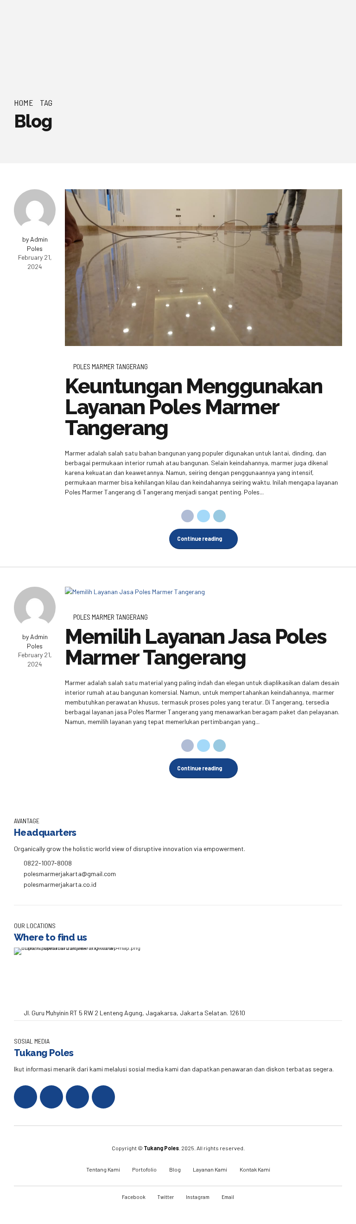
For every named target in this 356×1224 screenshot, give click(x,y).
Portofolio (144, 1169)
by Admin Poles (35, 243)
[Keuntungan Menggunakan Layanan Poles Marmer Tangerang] (203, 267)
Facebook (134, 1196)
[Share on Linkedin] (219, 516)
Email (228, 1196)
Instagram (198, 1196)
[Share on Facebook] (187, 516)
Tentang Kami (103, 1169)
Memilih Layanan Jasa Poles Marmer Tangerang (196, 647)
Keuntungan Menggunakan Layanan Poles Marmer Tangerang (193, 407)
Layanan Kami (210, 1169)
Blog (175, 1169)
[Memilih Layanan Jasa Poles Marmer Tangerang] (203, 591)
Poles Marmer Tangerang (110, 366)
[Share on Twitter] (203, 516)
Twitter (166, 1196)
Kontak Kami (255, 1169)
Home (23, 102)
